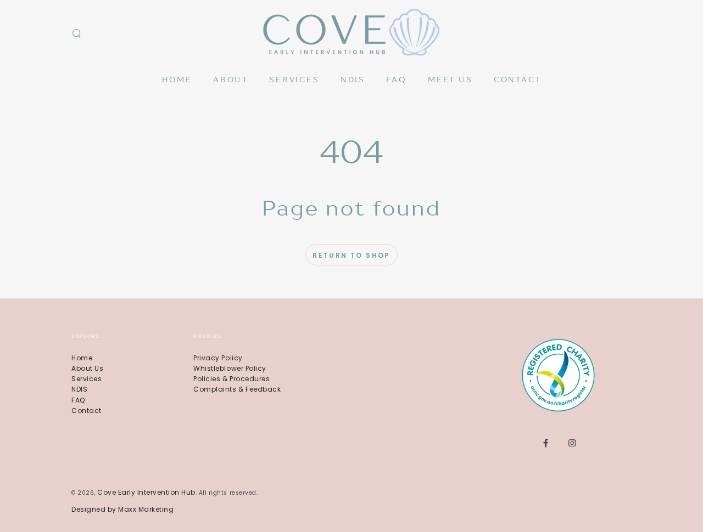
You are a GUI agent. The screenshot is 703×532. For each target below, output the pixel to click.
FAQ (78, 400)
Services (86, 378)
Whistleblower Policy (229, 368)
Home (81, 358)
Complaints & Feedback (237, 389)
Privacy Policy (217, 358)
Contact (86, 410)
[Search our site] (76, 34)
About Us (87, 368)
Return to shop (351, 255)
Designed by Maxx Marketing (122, 509)
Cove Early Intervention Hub (146, 492)
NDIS (79, 389)
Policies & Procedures (231, 378)
